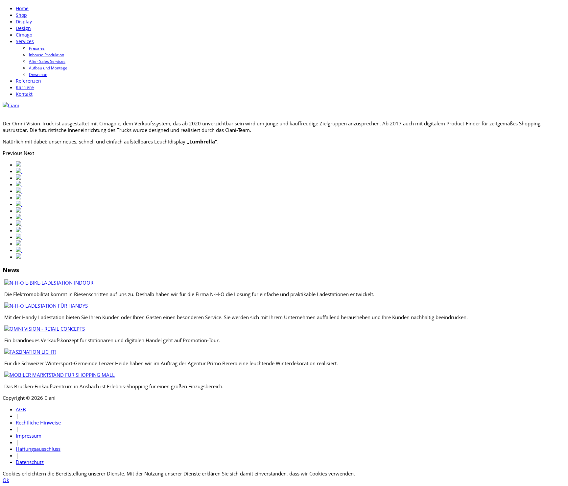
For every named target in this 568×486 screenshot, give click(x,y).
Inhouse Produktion (46, 55)
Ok (6, 480)
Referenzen (28, 81)
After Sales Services (47, 61)
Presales (37, 48)
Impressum (28, 435)
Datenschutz (30, 462)
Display (24, 21)
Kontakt (24, 94)
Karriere (25, 87)
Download (38, 74)
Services (25, 41)
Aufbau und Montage (48, 68)
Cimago (24, 35)
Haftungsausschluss (38, 449)
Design (23, 28)
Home (22, 8)
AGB (21, 409)
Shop (21, 15)
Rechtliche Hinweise (38, 422)
